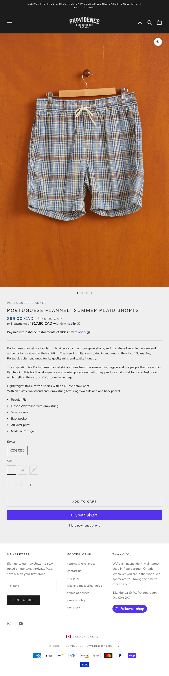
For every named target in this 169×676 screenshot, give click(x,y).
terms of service (78, 593)
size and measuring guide (84, 586)
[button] (84, 324)
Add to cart (84, 502)
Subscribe (23, 600)
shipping (73, 578)
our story (73, 607)
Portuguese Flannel (26, 302)
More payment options (84, 525)
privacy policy (76, 600)
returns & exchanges (81, 564)
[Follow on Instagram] (9, 623)
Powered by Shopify (102, 645)
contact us (74, 571)
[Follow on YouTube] (20, 623)
